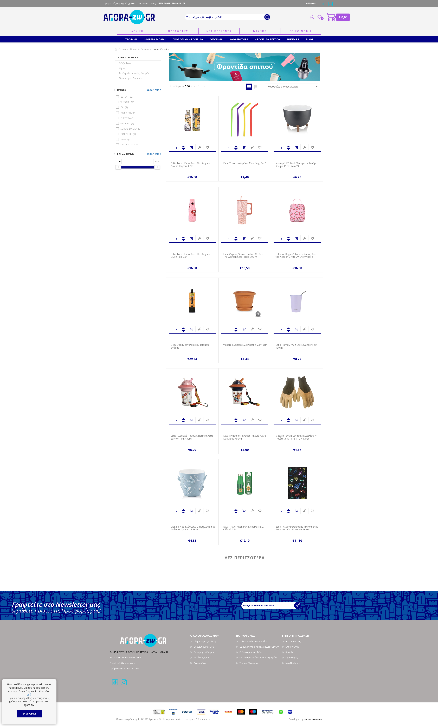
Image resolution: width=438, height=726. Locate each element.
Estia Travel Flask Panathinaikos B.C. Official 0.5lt (243, 528)
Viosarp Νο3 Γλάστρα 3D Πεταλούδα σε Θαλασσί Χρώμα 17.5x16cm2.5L (193, 528)
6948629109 (135, 657)
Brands (260, 31)
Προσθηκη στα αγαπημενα (207, 147)
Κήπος (122, 68)
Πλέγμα (249, 87)
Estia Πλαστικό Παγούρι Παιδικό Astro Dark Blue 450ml (244, 437)
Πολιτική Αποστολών (250, 652)
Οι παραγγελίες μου (204, 652)
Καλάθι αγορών (330, 17)
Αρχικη (137, 31)
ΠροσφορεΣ (178, 31)
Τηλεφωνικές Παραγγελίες (253, 641)
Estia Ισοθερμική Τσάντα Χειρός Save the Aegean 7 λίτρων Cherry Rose (296, 256)
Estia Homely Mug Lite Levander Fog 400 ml (296, 346)
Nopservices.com (313, 719)
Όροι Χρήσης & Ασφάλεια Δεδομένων (259, 646)
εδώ (29, 694)
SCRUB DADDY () (130, 128)
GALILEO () (127, 123)
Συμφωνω (29, 713)
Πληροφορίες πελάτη (205, 641)
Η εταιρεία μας (293, 641)
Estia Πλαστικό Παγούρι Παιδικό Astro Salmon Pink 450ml (192, 437)
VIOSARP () (127, 102)
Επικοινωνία (292, 646)
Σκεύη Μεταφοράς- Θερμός (134, 73)
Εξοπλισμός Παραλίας (131, 78)
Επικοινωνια (300, 31)
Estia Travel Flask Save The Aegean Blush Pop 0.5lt (190, 256)
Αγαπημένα (200, 663)
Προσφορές (292, 657)
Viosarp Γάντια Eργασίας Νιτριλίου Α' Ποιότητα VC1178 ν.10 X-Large (296, 437)
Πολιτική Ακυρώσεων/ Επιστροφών (258, 657)
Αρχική (122, 49)
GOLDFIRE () (128, 134)
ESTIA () (126, 96)
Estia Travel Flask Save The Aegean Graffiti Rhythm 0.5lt (190, 165)
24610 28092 (121, 657)
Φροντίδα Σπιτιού (139, 49)
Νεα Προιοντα (219, 31)
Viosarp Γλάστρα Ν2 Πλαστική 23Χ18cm (245, 344)
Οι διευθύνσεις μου (204, 646)
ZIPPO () (125, 139)
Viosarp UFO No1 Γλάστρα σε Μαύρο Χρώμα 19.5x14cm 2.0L (296, 165)
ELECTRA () (127, 118)
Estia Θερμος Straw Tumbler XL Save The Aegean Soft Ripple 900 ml (243, 256)
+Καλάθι (191, 147)
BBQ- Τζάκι (125, 63)
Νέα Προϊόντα (293, 663)
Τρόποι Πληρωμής (249, 663)
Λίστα (256, 87)
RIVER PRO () (128, 112)
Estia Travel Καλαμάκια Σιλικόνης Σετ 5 (244, 163)
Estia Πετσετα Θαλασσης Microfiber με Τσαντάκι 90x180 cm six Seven (297, 528)
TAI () (124, 107)
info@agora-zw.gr (126, 663)
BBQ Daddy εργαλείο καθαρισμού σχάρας (190, 346)
